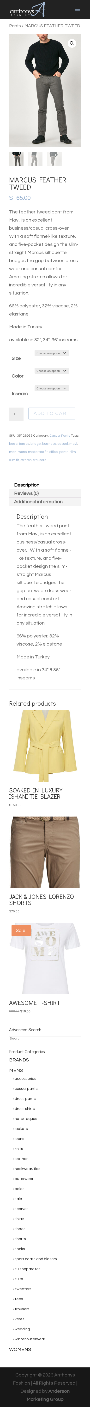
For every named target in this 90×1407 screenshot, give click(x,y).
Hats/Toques (26, 1119)
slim (73, 452)
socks (20, 1249)
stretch (26, 460)
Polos (19, 1189)
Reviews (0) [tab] (26, 493)
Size (16, 358)
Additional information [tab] (38, 501)
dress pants (25, 1099)
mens (22, 452)
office (53, 452)
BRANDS (19, 1060)
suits (19, 1279)
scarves (22, 1209)
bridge (35, 443)
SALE (18, 1199)
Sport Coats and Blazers (36, 1259)
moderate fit (38, 452)
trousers (39, 460)
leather (21, 1159)
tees (19, 1299)
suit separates (28, 1269)
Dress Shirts (25, 1109)
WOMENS (20, 1349)
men (12, 452)
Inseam (20, 393)
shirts (19, 1219)
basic (13, 443)
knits (19, 1149)
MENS (16, 1070)
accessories (25, 1079)
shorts (20, 1239)
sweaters (23, 1289)
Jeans (19, 1139)
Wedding (22, 1329)
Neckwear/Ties (27, 1169)
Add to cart (52, 413)
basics (24, 443)
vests (19, 1319)
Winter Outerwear (30, 1339)
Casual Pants (59, 435)
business (49, 443)
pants (63, 452)
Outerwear (24, 1179)
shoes (20, 1229)
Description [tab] (26, 485)
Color (18, 376)
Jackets (21, 1129)
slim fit (14, 460)
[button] (72, 43)
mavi (73, 443)
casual (62, 443)
